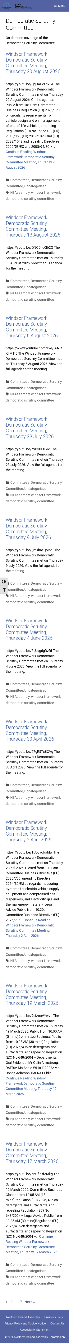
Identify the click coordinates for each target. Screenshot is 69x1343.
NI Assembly (20, 192)
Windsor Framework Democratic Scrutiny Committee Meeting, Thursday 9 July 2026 (28, 528)
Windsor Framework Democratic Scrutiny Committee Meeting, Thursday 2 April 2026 (28, 831)
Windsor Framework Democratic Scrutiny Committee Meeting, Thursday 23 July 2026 (30, 427)
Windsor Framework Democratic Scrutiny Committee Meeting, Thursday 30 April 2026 (30, 730)
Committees (20, 180)
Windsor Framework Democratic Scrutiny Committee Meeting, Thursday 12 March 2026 (32, 1152)
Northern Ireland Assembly (23, 1317)
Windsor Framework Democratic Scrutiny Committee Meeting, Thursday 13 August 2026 (33, 226)
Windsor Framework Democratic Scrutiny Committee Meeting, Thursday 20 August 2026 (33, 62)
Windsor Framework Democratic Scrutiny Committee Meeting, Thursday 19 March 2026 (32, 994)
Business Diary (53, 1317)
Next (30, 1302)
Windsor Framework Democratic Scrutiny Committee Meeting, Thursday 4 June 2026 (29, 629)
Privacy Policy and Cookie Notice (25, 1323)
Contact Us (57, 1323)
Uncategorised (35, 186)
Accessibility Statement (34, 1329)
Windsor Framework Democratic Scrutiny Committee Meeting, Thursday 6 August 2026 (32, 326)
